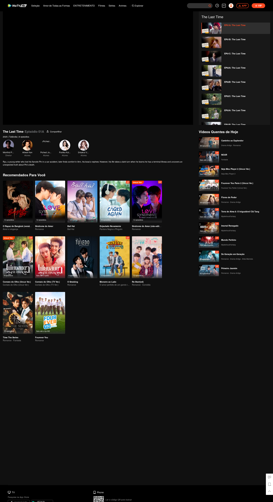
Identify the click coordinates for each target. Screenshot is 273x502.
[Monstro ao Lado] (115, 257)
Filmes (101, 5)
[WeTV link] (17, 5)
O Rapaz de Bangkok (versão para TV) (21, 226)
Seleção (35, 5)
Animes (122, 5)
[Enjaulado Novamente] (115, 202)
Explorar (139, 5)
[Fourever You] (50, 313)
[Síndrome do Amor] (50, 202)
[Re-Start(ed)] (147, 257)
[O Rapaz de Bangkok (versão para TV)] (18, 202)
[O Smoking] (82, 257)
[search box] (209, 5)
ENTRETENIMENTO (84, 5)
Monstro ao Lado (108, 281)
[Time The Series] (18, 313)
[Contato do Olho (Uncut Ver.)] (18, 257)
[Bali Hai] (82, 202)
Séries (112, 5)
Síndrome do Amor (44, 226)
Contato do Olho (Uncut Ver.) (17, 281)
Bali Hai (71, 226)
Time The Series (10, 337)
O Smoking (72, 281)
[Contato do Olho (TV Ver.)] (50, 257)
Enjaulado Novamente (110, 226)
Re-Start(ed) (138, 281)
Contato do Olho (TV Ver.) (47, 281)
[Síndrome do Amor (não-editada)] (147, 202)
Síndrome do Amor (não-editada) (148, 226)
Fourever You (41, 337)
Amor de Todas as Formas (56, 5)
